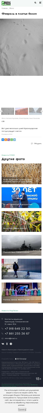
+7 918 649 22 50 (17, 328)
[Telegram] (14, 139)
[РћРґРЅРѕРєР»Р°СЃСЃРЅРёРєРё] (5, 139)
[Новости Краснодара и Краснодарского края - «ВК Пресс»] (6, 3)
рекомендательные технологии (12, 384)
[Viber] (8, 139)
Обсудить (37, 143)
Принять (22, 409)
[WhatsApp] (11, 139)
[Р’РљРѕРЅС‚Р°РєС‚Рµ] (3, 139)
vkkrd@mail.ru (11, 338)
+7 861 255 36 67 (17, 333)
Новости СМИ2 (8, 155)
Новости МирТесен (10, 311)
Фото (11, 8)
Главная (5, 8)
